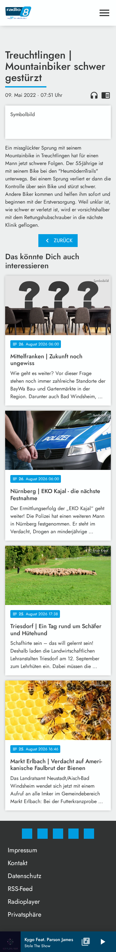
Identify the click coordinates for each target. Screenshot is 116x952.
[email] (89, 833)
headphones (94, 95)
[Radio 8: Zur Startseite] (50, 12)
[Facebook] (27, 833)
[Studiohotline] (73, 833)
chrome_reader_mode (105, 95)
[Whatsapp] (58, 833)
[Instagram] (42, 833)
